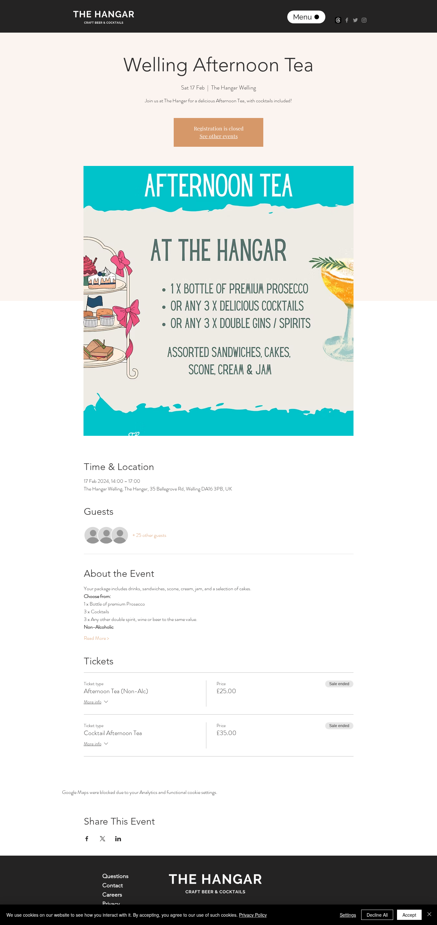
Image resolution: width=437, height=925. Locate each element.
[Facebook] (347, 20)
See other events (219, 136)
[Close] (429, 915)
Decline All (377, 915)
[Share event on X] (102, 838)
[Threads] (338, 20)
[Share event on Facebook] (87, 838)
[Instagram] (364, 20)
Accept (409, 915)
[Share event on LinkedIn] (118, 838)
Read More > (96, 638)
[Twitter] (355, 20)
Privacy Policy (253, 915)
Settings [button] (348, 915)
